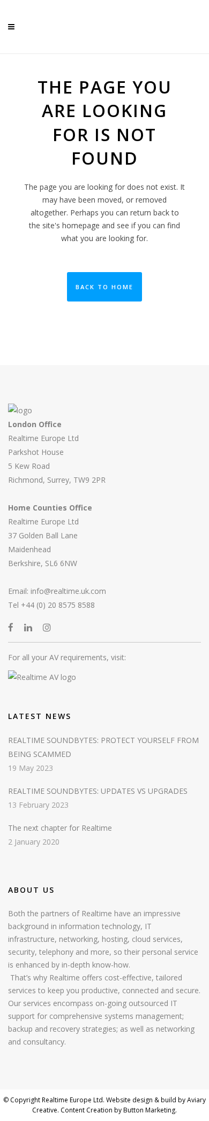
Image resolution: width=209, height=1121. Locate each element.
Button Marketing (148, 1110)
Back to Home (104, 287)
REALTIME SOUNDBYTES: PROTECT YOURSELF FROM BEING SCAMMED (103, 747)
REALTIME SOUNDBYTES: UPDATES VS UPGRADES (98, 791)
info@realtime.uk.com (68, 591)
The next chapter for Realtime (60, 828)
